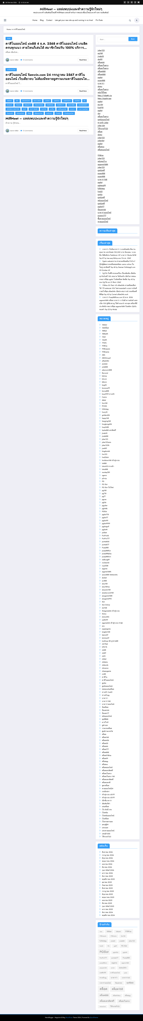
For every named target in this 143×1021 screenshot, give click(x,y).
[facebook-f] (125, 2)
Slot (24, 109)
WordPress (69, 1017)
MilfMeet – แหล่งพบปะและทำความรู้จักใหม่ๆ (71, 9)
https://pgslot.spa (104, 98)
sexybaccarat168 (13, 109)
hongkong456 (107, 424)
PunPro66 (50, 105)
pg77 (104, 496)
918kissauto (106, 349)
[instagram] (135, 2)
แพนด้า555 (106, 833)
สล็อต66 (101, 62)
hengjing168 (106, 421)
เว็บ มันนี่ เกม (107, 809)
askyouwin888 (107, 370)
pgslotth (105, 529)
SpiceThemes (94, 1017)
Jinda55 (104, 433)
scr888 (104, 581)
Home (34, 20)
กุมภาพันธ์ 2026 (108, 870)
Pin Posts (99, 20)
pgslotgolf (105, 526)
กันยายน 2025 (107, 885)
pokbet (104, 532)
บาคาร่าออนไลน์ (83, 109)
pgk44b (104, 508)
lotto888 (105, 469)
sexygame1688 (107, 596)
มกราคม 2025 (107, 909)
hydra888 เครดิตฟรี (109, 430)
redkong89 (106, 559)
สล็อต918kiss (106, 755)
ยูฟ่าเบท (105, 725)
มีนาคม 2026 (107, 867)
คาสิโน (52, 109)
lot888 (104, 463)
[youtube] (138, 2)
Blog (42, 20)
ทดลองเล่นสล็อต (108, 689)
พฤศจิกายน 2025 (108, 879)
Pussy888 (71, 105)
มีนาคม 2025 (107, 903)
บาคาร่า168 (102, 179)
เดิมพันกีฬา (106, 803)
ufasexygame (106, 671)
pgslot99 (105, 520)
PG (84, 101)
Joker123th (67, 101)
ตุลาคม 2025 (107, 882)
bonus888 (105, 391)
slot (99, 113)
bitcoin (104, 379)
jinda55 (101, 56)
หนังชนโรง (102, 161)
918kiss (100, 155)
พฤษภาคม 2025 (108, 897)
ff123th (104, 406)
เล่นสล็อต (105, 806)
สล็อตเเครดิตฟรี (107, 779)
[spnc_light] (136, 20)
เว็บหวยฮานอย (107, 821)
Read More (83, 60)
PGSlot (18, 105)
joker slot (101, 125)
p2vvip (104, 478)
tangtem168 (106, 632)
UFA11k (104, 647)
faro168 (104, 403)
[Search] (130, 20)
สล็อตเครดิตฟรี (107, 770)
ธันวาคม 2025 (107, 876)
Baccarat (37, 101)
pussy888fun (106, 550)
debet (104, 400)
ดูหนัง (100, 194)
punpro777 (102, 215)
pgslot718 (105, 514)
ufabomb (105, 665)
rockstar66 (105, 562)
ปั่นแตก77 (105, 713)
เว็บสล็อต (105, 818)
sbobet (104, 578)
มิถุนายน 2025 (107, 894)
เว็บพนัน (58, 113)
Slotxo (43, 109)
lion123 (104, 454)
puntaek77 (105, 544)
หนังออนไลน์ (103, 200)
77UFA (104, 343)
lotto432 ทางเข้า (108, 466)
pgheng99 (102, 185)
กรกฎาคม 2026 (108, 855)
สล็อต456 (105, 740)
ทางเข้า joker (103, 122)
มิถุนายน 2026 (107, 858)
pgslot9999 (39, 105)
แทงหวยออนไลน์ (108, 830)
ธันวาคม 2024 (107, 912)
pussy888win (106, 556)
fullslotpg (101, 188)
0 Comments (28, 60)
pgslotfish (115, 952)
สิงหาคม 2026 (107, 852)
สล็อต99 (105, 758)
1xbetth (104, 340)
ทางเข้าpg (105, 695)
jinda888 (105, 436)
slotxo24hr (105, 617)
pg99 (115, 946)
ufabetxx (105, 662)
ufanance (105, 668)
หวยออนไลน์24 (107, 788)
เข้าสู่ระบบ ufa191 (108, 794)
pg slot (100, 104)
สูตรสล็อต (105, 785)
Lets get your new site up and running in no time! (74, 20)
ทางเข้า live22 (107, 692)
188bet (104, 331)
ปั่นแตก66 (10, 113)
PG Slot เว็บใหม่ (108, 487)
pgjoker (104, 505)
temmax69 (105, 638)
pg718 (104, 493)
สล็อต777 (105, 749)
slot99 (100, 59)
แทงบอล (105, 827)
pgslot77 (28, 105)
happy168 (105, 418)
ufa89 (104, 653)
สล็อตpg (105, 761)
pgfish (104, 502)
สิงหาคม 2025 (107, 888)
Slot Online (33, 109)
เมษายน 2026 (107, 864)
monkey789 (106, 472)
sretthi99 (105, 620)
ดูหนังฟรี (101, 170)
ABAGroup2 (26, 101)
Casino (47, 101)
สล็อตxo (101, 146)
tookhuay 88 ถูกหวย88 (110, 641)
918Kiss (9, 101)
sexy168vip (106, 587)
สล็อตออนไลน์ (38, 113)
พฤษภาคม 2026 (108, 861)
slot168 (104, 608)
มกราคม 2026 (107, 873)
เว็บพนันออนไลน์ (68, 113)
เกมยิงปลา (49, 113)
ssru (103, 626)
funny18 (104, 412)
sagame (104, 568)
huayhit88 (105, 427)
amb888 (105, 367)
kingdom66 (106, 451)
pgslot (100, 77)
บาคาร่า (72, 109)
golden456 (106, 415)
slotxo (100, 86)
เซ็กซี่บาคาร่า (107, 800)
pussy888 (101, 80)
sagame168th (83, 105)
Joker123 (56, 101)
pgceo (104, 499)
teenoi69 (105, 635)
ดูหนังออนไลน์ (103, 119)
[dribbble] (131, 2)
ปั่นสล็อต (105, 707)
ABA (17, 101)
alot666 (104, 364)
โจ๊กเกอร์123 (103, 128)
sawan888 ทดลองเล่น (109, 574)
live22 (100, 191)
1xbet (104, 337)
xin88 (9, 38)
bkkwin (104, 382)
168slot (104, 325)
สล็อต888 (102, 71)
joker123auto (106, 442)
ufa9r (104, 656)
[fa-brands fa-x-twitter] (128, 2)
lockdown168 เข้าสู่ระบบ (111, 460)
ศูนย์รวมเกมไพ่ (107, 731)
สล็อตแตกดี (106, 782)
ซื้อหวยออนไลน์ (104, 218)
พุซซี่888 (105, 719)
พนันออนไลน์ (20, 113)
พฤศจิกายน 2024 (108, 915)
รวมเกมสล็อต (107, 728)
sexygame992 (107, 599)
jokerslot (101, 140)
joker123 (101, 50)
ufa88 (104, 650)
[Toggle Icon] (5, 20)
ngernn (77, 101)
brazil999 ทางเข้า (108, 394)
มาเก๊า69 (105, 722)
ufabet (104, 659)
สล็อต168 (105, 737)
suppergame (106, 629)
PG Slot (9, 105)
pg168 (100, 53)
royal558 (105, 566)
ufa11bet (105, 644)
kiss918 (100, 107)
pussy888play (106, 553)
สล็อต (29, 113)
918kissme (105, 352)
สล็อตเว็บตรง (103, 65)
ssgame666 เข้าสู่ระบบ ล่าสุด (112, 623)
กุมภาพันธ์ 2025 (108, 906)
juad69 (104, 448)
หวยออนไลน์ (103, 221)
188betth (105, 334)
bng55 (104, 385)
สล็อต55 (105, 743)
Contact (49, 20)
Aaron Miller (14, 60)
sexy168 (105, 583)
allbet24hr (105, 361)
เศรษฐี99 (105, 824)
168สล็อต (105, 328)
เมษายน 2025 (107, 900)
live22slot (105, 457)
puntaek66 (105, 541)
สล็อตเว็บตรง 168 (108, 776)
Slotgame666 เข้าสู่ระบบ (111, 611)
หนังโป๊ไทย (102, 92)
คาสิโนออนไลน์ (11, 69)
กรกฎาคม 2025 (108, 891)
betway (104, 376)
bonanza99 (106, 388)
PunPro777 (60, 105)
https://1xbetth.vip (105, 95)
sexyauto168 (106, 590)
